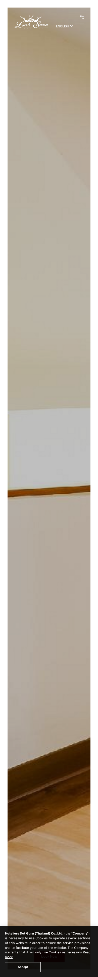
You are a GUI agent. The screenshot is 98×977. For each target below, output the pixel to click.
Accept (23, 967)
